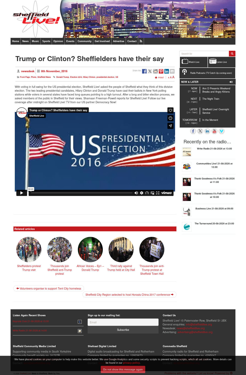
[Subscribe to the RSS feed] (141, 41)
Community (84, 41)
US (117, 77)
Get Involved (102, 41)
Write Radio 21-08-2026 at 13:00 (214, 148)
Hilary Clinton (89, 77)
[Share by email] (172, 71)
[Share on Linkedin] (166, 71)
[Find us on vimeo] (222, 131)
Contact (131, 41)
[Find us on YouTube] (214, 131)
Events (70, 41)
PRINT (161, 77)
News (25, 41)
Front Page (25, 77)
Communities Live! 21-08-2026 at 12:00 (214, 165)
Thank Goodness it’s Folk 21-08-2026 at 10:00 (214, 195)
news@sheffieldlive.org (191, 328)
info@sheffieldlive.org (199, 324)
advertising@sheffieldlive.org (195, 332)
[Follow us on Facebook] (193, 131)
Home (15, 41)
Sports (46, 41)
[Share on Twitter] (150, 71)
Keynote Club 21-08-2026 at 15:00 (31, 321)
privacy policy (131, 362)
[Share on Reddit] (155, 71)
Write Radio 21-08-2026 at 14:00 (30, 330)
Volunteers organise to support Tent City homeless (50, 288)
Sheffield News (44, 77)
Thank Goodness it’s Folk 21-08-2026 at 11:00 (214, 180)
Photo (33, 77)
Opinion (58, 41)
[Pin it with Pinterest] (161, 71)
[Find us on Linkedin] (207, 131)
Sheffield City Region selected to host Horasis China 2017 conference (128, 294)
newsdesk (27, 71)
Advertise (118, 41)
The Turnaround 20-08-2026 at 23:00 (214, 223)
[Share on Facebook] (144, 71)
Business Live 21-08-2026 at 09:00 (214, 208)
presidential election (105, 77)
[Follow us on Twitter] (200, 131)
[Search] (232, 53)
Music (35, 41)
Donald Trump (62, 77)
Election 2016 (76, 77)
